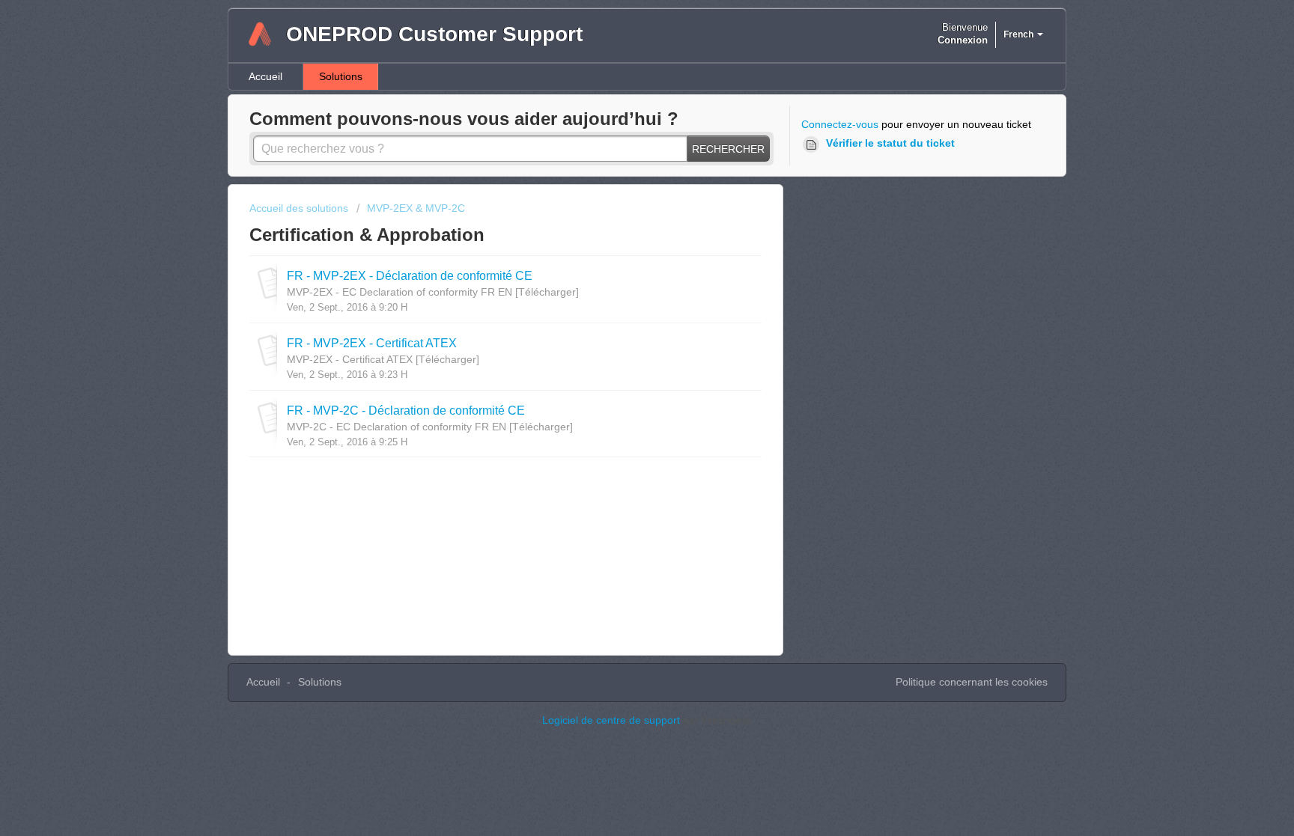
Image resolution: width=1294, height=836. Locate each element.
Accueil (265, 76)
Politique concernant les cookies (972, 682)
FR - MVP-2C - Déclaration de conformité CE (406, 410)
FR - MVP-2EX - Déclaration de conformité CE (409, 275)
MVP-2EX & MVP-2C (416, 208)
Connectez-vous (839, 124)
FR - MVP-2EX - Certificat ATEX (372, 343)
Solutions (340, 76)
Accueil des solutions (300, 208)
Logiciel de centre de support (612, 720)
